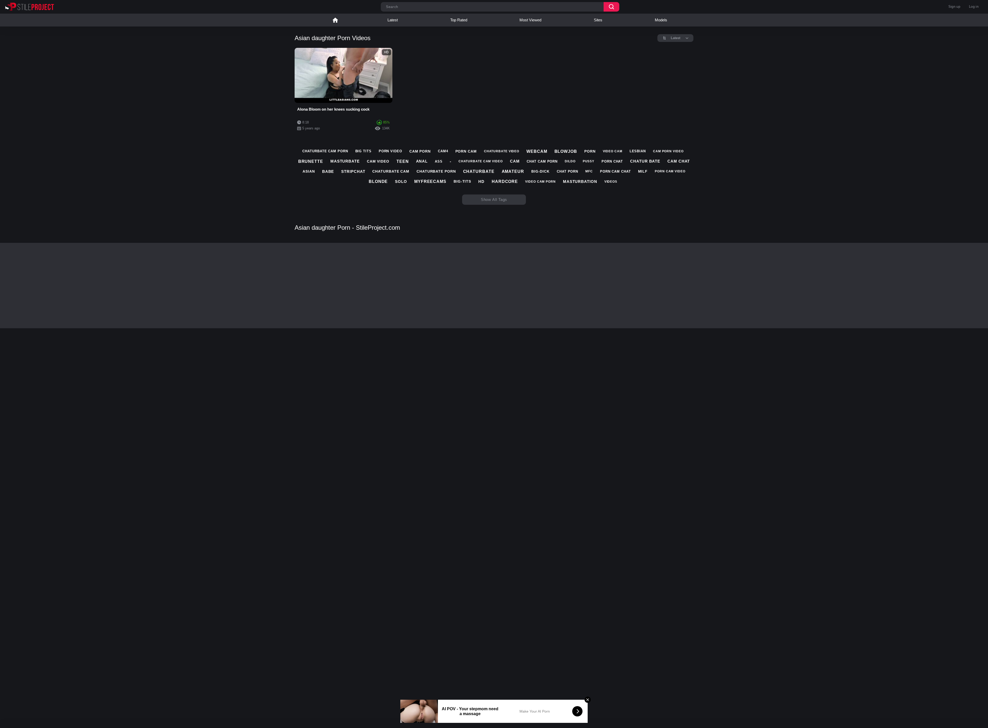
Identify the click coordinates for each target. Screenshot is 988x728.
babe (328, 171)
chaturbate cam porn (325, 151)
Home (335, 20)
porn (590, 151)
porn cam (466, 151)
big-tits (462, 181)
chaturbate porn (436, 171)
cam (515, 161)
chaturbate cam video (480, 161)
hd (481, 181)
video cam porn (540, 181)
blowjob (565, 151)
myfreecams (430, 181)
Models (661, 20)
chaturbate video (501, 151)
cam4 (443, 151)
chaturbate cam (390, 171)
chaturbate (479, 171)
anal (422, 161)
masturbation (580, 181)
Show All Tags (494, 199)
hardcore (505, 181)
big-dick (540, 171)
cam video (378, 161)
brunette (310, 161)
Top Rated (458, 20)
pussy (589, 161)
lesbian (638, 151)
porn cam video (670, 171)
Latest (392, 20)
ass (439, 161)
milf (643, 171)
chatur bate (645, 161)
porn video (390, 151)
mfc (589, 171)
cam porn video (668, 151)
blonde (378, 181)
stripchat (353, 171)
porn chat (612, 161)
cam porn (420, 151)
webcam (536, 151)
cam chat (678, 161)
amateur (513, 171)
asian (309, 171)
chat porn (567, 171)
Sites (598, 20)
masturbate (345, 161)
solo (401, 181)
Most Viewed (530, 20)
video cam (612, 151)
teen (402, 161)
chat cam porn (542, 161)
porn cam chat (615, 171)
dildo (570, 161)
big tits (363, 151)
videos (610, 181)
